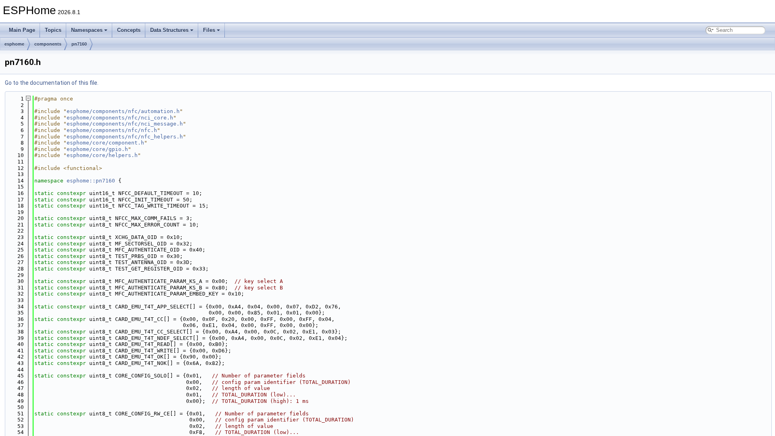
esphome (14, 44)
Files (209, 30)
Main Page (22, 30)
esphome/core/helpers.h (102, 155)
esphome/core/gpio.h (97, 149)
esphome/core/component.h (105, 143)
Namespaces (87, 30)
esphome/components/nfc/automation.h (123, 111)
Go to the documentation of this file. (51, 83)
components (47, 44)
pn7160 (79, 44)
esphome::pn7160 (91, 181)
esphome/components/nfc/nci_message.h (125, 124)
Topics (53, 30)
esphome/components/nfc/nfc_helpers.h (125, 137)
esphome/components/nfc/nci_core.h (120, 118)
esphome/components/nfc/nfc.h (112, 130)
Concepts (128, 30)
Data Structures (169, 30)
